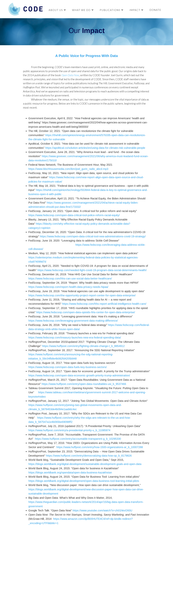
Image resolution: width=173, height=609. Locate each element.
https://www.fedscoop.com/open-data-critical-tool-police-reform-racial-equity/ (74, 215)
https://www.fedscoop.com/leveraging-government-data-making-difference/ (73, 320)
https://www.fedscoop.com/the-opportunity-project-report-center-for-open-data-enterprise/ (82, 295)
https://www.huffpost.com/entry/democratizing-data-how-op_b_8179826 (89, 455)
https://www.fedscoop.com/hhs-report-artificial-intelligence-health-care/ (104, 303)
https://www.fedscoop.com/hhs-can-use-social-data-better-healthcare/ (70, 278)
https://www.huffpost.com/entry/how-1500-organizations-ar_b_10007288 (99, 447)
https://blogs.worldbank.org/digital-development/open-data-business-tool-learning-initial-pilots (83, 480)
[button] (57, 10)
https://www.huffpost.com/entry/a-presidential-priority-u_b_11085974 (69, 430)
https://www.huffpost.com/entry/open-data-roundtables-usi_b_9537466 (84, 383)
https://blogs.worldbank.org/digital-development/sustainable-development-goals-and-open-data (84, 464)
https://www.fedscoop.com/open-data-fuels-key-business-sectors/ (67, 367)
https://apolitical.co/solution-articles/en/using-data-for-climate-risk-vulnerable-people (95, 147)
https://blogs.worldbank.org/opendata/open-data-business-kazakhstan (70, 472)
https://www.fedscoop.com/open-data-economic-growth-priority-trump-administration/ (79, 375)
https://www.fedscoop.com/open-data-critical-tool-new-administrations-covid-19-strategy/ (93, 236)
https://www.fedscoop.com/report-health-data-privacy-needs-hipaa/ (68, 286)
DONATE (155, 9)
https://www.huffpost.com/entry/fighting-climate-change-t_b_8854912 (83, 346)
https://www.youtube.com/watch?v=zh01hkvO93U (102, 510)
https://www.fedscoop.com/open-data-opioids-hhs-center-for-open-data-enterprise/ (85, 312)
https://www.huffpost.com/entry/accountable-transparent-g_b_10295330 (77, 438)
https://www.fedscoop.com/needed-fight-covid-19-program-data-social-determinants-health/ (92, 270)
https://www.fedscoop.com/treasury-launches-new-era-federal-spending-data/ (74, 337)
